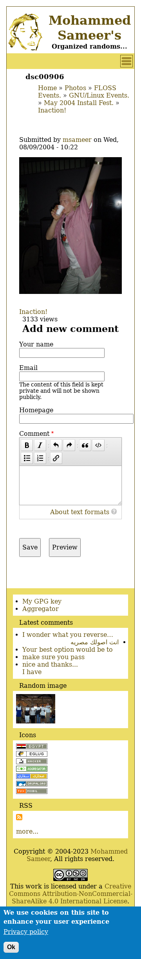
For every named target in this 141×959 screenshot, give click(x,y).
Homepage (36, 410)
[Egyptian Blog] (31, 747)
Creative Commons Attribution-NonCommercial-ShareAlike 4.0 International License (70, 894)
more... (27, 831)
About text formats (79, 512)
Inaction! (52, 110)
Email (28, 368)
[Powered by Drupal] (31, 784)
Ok (11, 947)
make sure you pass (53, 657)
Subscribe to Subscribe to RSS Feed (19, 817)
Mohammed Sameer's (90, 28)
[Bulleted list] (27, 458)
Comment (34, 433)
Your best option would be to (67, 649)
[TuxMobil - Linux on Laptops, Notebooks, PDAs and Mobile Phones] (31, 792)
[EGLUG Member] (31, 754)
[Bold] (27, 445)
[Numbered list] (40, 458)
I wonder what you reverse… (67, 634)
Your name (36, 344)
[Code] (98, 445)
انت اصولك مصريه (94, 642)
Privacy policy (26, 931)
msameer (77, 139)
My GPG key (41, 601)
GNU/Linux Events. (99, 95)
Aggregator (40, 609)
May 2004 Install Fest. (79, 103)
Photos (75, 88)
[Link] (56, 458)
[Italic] (40, 445)
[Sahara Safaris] (31, 777)
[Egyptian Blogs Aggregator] (31, 769)
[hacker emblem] (31, 762)
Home (47, 88)
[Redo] (69, 445)
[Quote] (85, 445)
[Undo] (56, 445)
